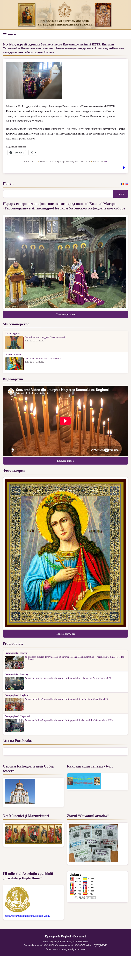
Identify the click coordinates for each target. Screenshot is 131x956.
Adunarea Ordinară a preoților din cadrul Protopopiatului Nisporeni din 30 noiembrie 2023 (69, 720)
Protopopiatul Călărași (16, 674)
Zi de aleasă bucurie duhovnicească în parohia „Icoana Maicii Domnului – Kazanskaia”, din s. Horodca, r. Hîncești (75, 658)
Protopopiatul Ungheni (16, 695)
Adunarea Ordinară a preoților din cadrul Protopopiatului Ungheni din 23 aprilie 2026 (66, 699)
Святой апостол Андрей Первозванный (45, 337)
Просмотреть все (65, 314)
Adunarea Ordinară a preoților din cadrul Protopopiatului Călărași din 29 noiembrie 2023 (68, 678)
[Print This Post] (123, 168)
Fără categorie (12, 334)
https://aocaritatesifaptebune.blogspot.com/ (27, 915)
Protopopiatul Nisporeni (17, 716)
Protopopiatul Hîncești (16, 653)
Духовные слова (13, 355)
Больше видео (65, 460)
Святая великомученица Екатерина (43, 358)
